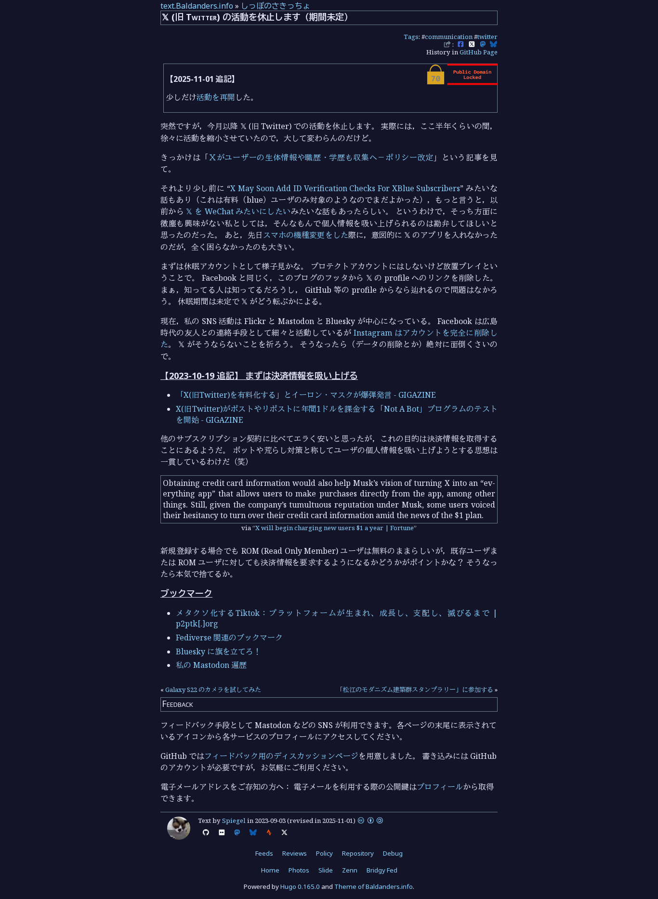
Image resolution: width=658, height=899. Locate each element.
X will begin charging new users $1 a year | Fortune (334, 527)
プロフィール (440, 787)
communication (449, 36)
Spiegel (234, 820)
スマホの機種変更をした (305, 235)
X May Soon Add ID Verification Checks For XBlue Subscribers (345, 188)
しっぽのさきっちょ (275, 5)
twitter (487, 36)
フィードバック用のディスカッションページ (281, 756)
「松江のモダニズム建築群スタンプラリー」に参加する (415, 689)
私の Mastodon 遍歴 (211, 665)
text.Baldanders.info (196, 5)
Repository (358, 853)
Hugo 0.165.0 (300, 886)
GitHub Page (479, 52)
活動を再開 (216, 97)
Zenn (349, 870)
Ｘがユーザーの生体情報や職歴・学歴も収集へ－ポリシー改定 (321, 157)
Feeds (264, 853)
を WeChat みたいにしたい (238, 211)
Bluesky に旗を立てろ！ (218, 651)
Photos (299, 870)
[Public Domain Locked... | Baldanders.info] (461, 82)
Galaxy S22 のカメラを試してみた (213, 689)
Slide (325, 870)
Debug (393, 853)
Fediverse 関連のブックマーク (229, 637)
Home (270, 870)
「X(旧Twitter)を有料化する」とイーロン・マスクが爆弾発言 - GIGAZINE (306, 395)
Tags (411, 36)
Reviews (294, 853)
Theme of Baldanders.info (373, 886)
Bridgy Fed (382, 870)
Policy (324, 853)
